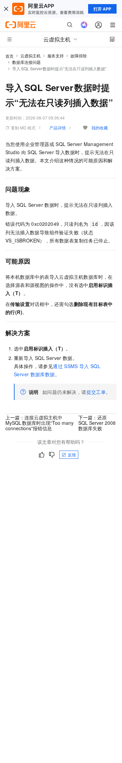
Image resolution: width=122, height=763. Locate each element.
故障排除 (78, 55)
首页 (9, 56)
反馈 (72, 454)
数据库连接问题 (26, 62)
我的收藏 (100, 127)
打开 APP (102, 9)
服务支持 (55, 55)
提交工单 (96, 391)
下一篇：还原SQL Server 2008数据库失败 (97, 423)
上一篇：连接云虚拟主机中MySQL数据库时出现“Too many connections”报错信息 (39, 423)
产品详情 (57, 127)
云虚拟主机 (30, 55)
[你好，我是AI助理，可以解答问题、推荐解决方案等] (84, 25)
